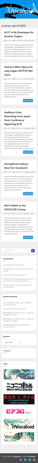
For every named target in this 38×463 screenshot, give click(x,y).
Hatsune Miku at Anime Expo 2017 (14, 265)
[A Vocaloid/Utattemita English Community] (19, 399)
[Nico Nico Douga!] (19, 387)
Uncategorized (19, 40)
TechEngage (17, 456)
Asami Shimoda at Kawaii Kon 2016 (14, 275)
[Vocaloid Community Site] (19, 411)
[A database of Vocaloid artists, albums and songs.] (19, 436)
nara (4, 309)
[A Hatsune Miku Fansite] (19, 374)
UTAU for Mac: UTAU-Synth (17, 309)
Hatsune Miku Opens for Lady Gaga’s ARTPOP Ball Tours (18, 70)
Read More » (28, 100)
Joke (4, 303)
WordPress (32, 456)
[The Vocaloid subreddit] (19, 424)
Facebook (7, 351)
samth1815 (9, 40)
